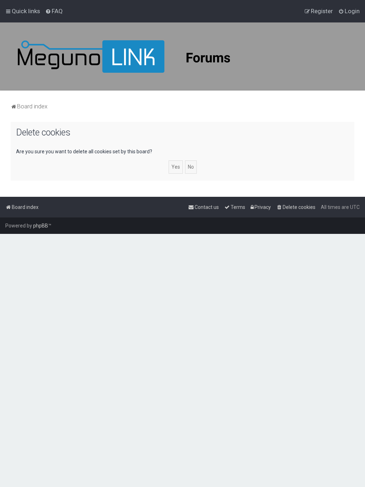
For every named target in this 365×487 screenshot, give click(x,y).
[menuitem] (54, 11)
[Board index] (142, 56)
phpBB (40, 226)
